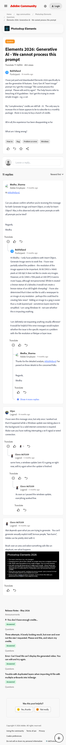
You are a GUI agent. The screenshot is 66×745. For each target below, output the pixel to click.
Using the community (15, 731)
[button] (6, 7)
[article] (33, 213)
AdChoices (52, 741)
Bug (18, 141)
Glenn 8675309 (22, 454)
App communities (23, 14)
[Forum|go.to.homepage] (23, 6)
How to (9, 141)
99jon (12, 411)
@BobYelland (13, 192)
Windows (45, 141)
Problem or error (30, 141)
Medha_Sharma (17, 184)
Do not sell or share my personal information (24, 741)
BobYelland (15, 70)
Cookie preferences (14, 736)
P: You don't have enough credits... (21, 619)
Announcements (12, 614)
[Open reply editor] (33, 162)
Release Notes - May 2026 (17, 610)
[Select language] (45, 6)
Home (9, 14)
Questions (11, 17)
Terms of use (31, 731)
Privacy (42, 731)
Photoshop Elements (43, 14)
